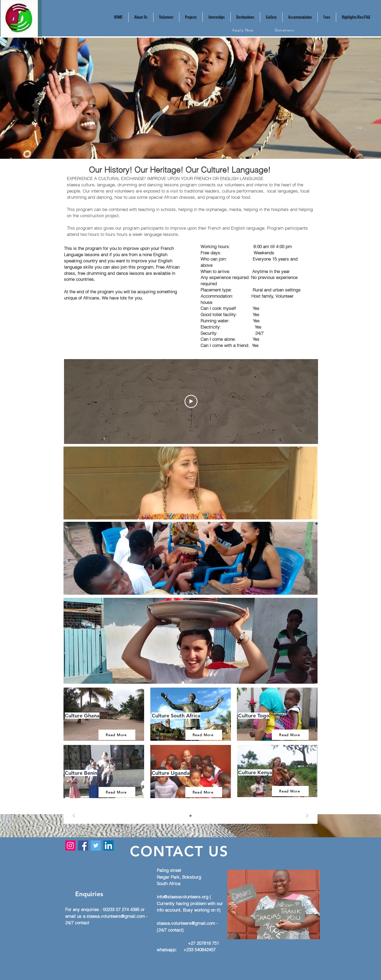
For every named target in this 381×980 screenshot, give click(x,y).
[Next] (307, 816)
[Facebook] (83, 845)
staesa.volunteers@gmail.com (116, 916)
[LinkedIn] (108, 845)
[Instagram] (70, 845)
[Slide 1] (190, 816)
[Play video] (191, 401)
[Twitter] (96, 845)
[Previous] (74, 816)
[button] (166, 17)
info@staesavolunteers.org (182, 896)
